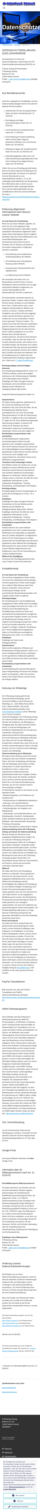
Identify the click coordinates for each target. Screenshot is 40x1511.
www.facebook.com (9, 1392)
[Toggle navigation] (4, 8)
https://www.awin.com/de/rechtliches (19, 1113)
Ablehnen (20, 1501)
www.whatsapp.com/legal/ (12, 712)
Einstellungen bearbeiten (20, 1507)
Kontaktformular (23, 968)
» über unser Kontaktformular (19, 79)
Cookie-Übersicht (9, 1489)
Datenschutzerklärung (17, 1487)
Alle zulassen (20, 1495)
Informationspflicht (10, 1456)
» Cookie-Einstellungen (24, 360)
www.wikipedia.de (9, 1388)
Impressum (8, 1449)
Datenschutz (8, 1452)
